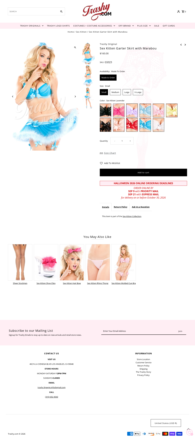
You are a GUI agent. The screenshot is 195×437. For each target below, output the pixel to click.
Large (126, 92)
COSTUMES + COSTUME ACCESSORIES (92, 25)
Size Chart (110, 152)
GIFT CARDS (169, 25)
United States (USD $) (166, 423)
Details (105, 207)
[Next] (75, 96)
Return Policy (120, 206)
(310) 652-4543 (51, 396)
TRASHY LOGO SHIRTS (58, 25)
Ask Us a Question (141, 206)
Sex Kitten (81, 31)
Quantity (104, 140)
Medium (115, 92)
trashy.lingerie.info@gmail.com (52, 387)
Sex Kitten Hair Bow (72, 283)
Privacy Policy (143, 375)
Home (71, 31)
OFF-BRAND (125, 25)
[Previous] (12, 96)
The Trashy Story (143, 372)
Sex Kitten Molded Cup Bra (124, 283)
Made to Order (108, 77)
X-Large (138, 92)
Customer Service (143, 362)
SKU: (102, 62)
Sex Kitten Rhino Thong (97, 283)
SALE (156, 25)
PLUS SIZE (142, 25)
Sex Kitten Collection (132, 216)
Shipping (143, 368)
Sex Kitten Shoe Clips (46, 283)
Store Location (143, 359)
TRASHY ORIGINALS (30, 25)
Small (103, 92)
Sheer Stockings (20, 283)
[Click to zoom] (75, 47)
